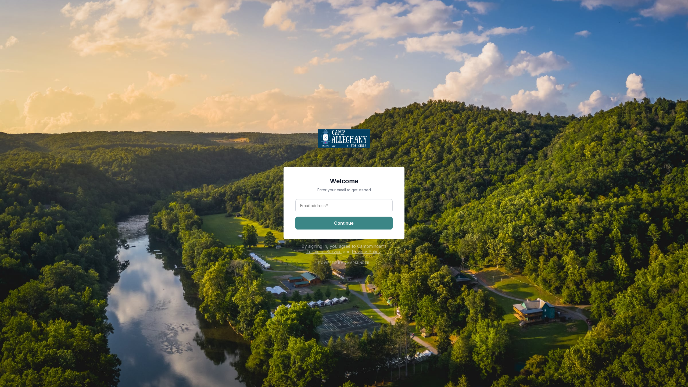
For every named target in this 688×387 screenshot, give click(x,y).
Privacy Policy (366, 251)
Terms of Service (324, 251)
